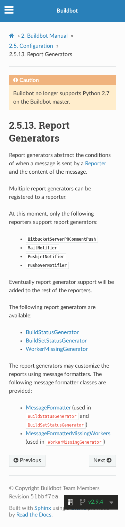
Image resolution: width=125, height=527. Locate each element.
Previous (29, 460)
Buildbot (67, 11)
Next (100, 460)
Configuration (31, 46)
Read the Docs (33, 515)
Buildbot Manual (44, 36)
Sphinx (42, 508)
